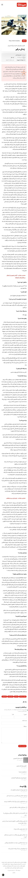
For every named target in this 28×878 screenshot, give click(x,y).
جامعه (24, 41)
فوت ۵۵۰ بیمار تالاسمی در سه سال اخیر (16, 796)
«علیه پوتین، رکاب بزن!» (20, 829)
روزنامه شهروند (20, 60)
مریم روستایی (18, 55)
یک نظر (12, 57)
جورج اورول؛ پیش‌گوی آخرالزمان (19, 778)
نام (13, 714)
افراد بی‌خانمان (22, 696)
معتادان (15, 696)
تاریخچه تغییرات (11, 870)
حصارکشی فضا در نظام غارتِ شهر (18, 807)
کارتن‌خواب (10, 696)
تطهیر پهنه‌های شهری (22, 766)
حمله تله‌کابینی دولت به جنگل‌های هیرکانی (15, 843)
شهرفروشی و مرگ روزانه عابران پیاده (17, 849)
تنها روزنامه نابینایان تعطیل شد (18, 790)
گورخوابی (4, 696)
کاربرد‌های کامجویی (17, 758)
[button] (2, 5)
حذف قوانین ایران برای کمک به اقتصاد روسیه (15, 802)
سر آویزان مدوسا (23, 772)
